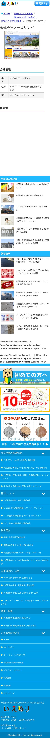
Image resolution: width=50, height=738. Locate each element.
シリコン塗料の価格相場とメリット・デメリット (23, 508)
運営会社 (7, 685)
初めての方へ (9, 647)
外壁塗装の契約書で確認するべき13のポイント (23, 553)
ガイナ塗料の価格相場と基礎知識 (17, 523)
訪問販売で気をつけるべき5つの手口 (18, 545)
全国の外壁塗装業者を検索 (14, 537)
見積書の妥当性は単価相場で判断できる (20, 626)
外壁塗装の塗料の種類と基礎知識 (17, 500)
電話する (43, 3)
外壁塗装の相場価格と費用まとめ (17, 618)
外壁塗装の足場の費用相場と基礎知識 (19, 585)
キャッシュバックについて (14, 655)
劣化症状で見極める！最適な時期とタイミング (22, 486)
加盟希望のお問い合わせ (13, 663)
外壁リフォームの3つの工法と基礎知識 (19, 460)
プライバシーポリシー (13, 670)
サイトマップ (9, 693)
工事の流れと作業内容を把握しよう (18, 578)
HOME (6, 640)
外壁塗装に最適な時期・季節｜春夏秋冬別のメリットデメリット (24, 477)
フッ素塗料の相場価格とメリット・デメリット (22, 516)
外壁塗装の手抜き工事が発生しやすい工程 (21, 593)
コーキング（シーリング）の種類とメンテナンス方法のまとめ (24, 602)
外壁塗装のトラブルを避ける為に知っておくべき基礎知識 (24, 562)
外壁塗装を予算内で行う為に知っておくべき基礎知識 (25, 468)
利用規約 (7, 678)
